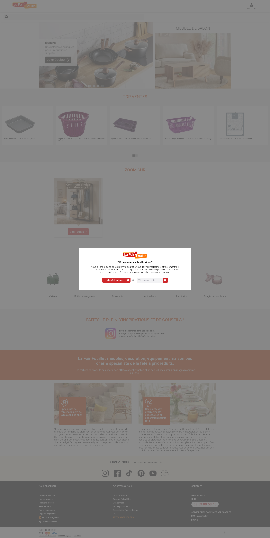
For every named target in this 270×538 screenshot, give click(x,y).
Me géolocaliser (115, 280)
